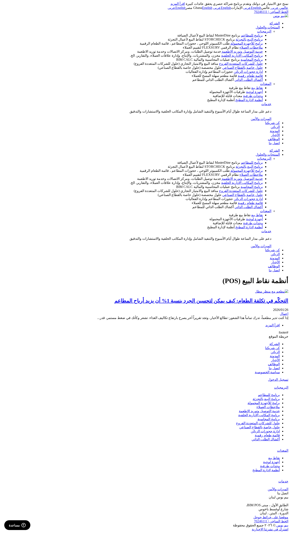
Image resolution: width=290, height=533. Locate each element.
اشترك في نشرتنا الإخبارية (270, 529)
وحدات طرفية (253, 96)
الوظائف (274, 139)
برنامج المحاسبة (252, 59)
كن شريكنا (272, 123)
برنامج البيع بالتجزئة (249, 39)
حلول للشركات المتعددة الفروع (241, 63)
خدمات (266, 104)
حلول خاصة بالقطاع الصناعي (242, 67)
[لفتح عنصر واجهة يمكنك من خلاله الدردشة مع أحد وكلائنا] (17, 525)
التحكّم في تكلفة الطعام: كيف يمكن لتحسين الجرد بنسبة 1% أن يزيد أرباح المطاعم (201, 300)
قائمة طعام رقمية (250, 76)
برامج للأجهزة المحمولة (246, 43)
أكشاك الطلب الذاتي (249, 80)
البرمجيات (264, 31)
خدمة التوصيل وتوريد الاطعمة (242, 51)
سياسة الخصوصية (267, 372)
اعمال (284, 314)
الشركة (274, 23)
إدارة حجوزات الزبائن (248, 71)
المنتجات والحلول (268, 27)
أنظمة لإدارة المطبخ (249, 100)
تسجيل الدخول (278, 379)
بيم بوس (282, 525)
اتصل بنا (274, 143)
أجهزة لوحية (254, 92)
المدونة (275, 131)
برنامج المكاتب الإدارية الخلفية (242, 55)
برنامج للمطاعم (252, 35)
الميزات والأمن (261, 119)
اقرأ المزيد (177, 4)
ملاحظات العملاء (251, 47)
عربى (247, 8)
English (256, 8)
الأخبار (275, 135)
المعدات (265, 84)
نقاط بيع (257, 88)
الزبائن (275, 127)
